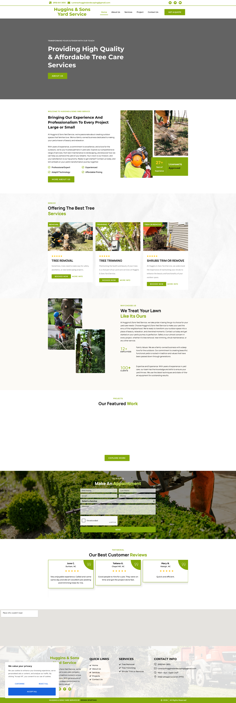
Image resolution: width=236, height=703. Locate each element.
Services (128, 12)
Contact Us (153, 12)
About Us (115, 12)
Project (140, 12)
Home (104, 12)
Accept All (32, 691)
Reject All (43, 684)
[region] (32, 680)
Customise (19, 684)
